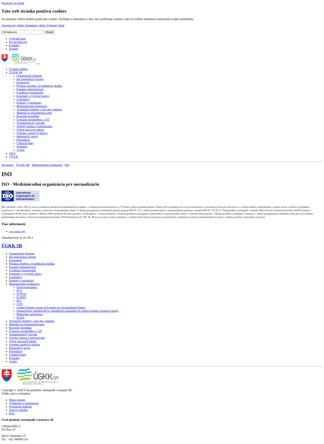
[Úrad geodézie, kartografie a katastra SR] (19, 62)
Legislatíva (22, 99)
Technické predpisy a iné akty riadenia (39, 109)
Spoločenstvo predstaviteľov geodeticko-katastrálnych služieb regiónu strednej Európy (67, 310)
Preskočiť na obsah (13, 3)
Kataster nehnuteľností (29, 89)
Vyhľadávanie (17, 38)
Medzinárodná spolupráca (31, 106)
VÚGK (13, 156)
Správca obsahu (18, 410)
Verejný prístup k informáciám (34, 126)
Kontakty (14, 45)
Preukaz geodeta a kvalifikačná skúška (39, 85)
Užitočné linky (25, 143)
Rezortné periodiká (27, 116)
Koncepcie (22, 82)
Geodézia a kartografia (29, 92)
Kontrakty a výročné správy (33, 96)
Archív (20, 150)
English (13, 48)
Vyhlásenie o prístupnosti (24, 403)
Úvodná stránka (18, 69)
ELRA (20, 317)
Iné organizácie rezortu (30, 79)
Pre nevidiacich (18, 42)
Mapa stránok (17, 399)
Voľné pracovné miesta (30, 129)
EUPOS (21, 294)
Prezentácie (23, 139)
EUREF (21, 297)
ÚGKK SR (15, 72)
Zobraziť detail (55, 25)
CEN (19, 304)
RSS (11, 413)
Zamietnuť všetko (36, 25)
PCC (19, 290)
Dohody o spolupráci (28, 102)
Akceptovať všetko (13, 25)
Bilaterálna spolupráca (29, 314)
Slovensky (8, 165)
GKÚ (12, 153)
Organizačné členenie (29, 75)
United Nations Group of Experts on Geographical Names (50, 307)
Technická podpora (20, 406)
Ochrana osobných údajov (32, 133)
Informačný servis (27, 136)
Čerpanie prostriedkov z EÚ (33, 119)
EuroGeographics (26, 287)
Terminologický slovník (30, 123)
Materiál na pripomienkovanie (34, 112)
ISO (67, 165)
